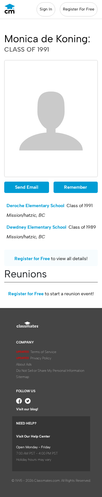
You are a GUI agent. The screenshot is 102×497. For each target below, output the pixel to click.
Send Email (26, 187)
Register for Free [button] (32, 258)
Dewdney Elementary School (36, 227)
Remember (75, 187)
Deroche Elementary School (35, 205)
